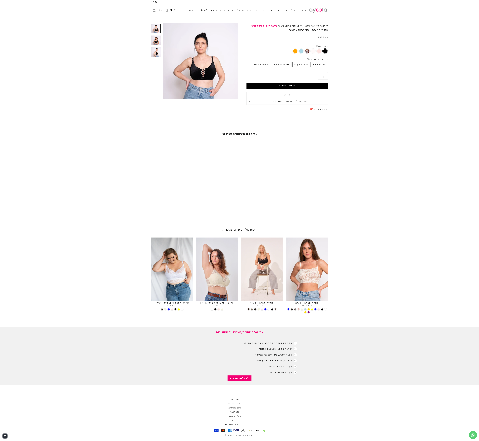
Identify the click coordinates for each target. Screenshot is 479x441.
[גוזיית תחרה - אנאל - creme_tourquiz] (252, 309)
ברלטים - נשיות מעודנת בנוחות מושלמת (294, 26)
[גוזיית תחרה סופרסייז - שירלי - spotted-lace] (162, 309)
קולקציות (290, 10)
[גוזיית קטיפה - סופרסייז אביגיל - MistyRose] (177, 213)
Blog (204, 10)
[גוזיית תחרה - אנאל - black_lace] (255, 309)
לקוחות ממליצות (320, 109)
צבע (322, 46)
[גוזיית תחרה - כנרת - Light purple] (308, 312)
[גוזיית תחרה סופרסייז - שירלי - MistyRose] (172, 309)
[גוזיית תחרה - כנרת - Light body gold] (305, 312)
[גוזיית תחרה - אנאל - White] (269, 309)
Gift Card (235, 400)
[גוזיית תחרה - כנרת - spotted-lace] (292, 309)
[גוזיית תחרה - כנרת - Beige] (302, 309)
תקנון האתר (235, 412)
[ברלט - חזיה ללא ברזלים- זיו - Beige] (222, 309)
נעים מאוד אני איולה (222, 10)
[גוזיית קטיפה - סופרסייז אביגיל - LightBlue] (167, 213)
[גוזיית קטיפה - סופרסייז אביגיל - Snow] (174, 213)
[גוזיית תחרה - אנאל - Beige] (258, 309)
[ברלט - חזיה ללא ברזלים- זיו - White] (212, 309)
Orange (295, 51)
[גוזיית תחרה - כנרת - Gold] (308, 309)
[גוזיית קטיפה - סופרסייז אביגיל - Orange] (163, 213)
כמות (325, 72)
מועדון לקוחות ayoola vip (235, 424)
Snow (313, 51)
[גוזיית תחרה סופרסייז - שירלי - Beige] (165, 309)
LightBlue (301, 51)
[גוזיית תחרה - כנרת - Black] (322, 309)
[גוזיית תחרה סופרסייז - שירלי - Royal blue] (169, 309)
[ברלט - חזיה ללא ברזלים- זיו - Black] (215, 309)
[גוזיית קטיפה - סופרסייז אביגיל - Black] (180, 213)
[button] (5, 436)
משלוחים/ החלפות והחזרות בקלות (287, 101)
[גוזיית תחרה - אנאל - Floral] (275, 309)
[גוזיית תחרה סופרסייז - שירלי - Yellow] (179, 309)
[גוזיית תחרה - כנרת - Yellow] (312, 309)
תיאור (287, 95)
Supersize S (319, 64)
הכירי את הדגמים (270, 10)
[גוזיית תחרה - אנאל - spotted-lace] (248, 309)
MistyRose (319, 51)
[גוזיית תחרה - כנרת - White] (325, 309)
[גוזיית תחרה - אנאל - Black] (272, 309)
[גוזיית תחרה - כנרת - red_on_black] (298, 309)
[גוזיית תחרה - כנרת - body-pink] (295, 309)
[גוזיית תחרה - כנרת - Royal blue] (315, 309)
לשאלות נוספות (239, 378)
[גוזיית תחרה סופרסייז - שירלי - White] (182, 309)
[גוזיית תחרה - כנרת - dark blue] (288, 309)
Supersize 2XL (282, 64)
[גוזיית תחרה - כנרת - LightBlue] (305, 309)
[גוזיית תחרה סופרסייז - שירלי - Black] (175, 309)
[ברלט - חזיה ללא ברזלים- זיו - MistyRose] (219, 309)
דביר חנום (244, 435)
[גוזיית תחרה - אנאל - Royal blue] (265, 309)
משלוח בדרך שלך (235, 404)
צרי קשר (193, 10)
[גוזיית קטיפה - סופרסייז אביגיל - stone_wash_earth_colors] (170, 213)
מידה (319, 59)
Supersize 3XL (261, 64)
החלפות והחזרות (235, 408)
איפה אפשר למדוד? (247, 10)
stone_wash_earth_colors (307, 51)
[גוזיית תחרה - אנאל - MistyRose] (262, 309)
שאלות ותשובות (235, 416)
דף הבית (303, 10)
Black (325, 51)
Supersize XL (301, 64)
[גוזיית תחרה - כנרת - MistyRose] (319, 309)
